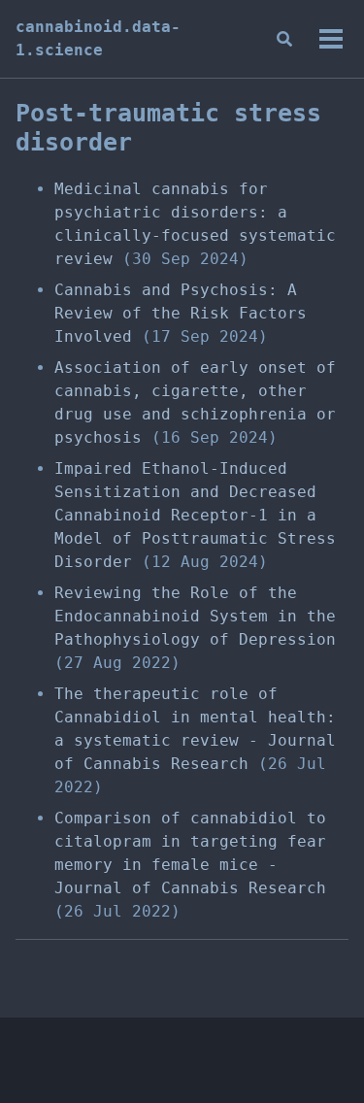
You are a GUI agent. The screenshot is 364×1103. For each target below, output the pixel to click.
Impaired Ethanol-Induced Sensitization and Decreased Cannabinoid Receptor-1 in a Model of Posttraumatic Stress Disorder (195, 515)
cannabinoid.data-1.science (98, 38)
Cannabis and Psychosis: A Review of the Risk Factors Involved (180, 313)
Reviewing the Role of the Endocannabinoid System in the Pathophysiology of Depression (195, 616)
